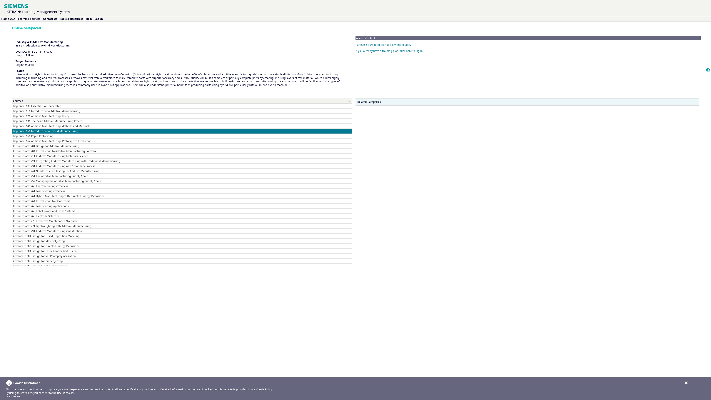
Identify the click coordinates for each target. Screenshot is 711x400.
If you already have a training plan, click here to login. (389, 51)
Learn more (13, 396)
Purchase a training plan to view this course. (383, 44)
